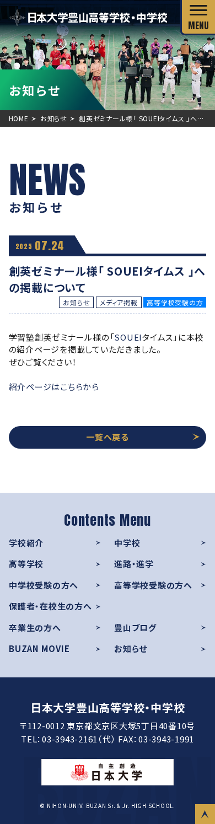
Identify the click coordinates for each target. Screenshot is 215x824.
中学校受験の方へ (43, 585)
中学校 (127, 542)
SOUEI (128, 337)
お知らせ (130, 648)
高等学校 (26, 563)
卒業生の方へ (35, 627)
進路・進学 (134, 563)
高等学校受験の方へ (153, 585)
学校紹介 (26, 542)
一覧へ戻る (107, 437)
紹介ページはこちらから (54, 386)
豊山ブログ (135, 627)
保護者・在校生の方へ (50, 606)
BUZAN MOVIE (39, 648)
